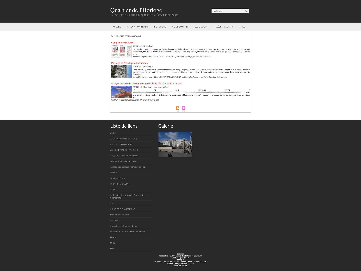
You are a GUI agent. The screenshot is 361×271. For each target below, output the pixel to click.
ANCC (113, 133)
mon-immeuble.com (119, 214)
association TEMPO (137, 26)
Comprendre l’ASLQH (122, 42)
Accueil (117, 26)
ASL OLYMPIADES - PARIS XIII (124, 150)
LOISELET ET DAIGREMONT (163, 56)
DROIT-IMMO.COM (119, 183)
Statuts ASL (198, 56)
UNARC (113, 237)
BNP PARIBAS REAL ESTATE (123, 161)
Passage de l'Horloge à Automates (129, 63)
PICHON (155, 100)
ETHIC (113, 189)
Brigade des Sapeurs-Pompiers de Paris (128, 167)
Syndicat (207, 56)
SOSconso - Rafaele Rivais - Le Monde (127, 231)
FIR (111, 203)
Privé (242, 26)
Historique (160, 26)
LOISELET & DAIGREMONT (122, 209)
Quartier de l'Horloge (136, 10)
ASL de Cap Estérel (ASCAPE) (123, 138)
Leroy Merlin (138, 77)
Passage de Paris (200, 77)
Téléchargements (224, 26)
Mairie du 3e (187, 77)
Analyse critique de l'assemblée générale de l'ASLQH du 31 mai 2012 (146, 83)
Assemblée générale (142, 56)
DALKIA (113, 172)
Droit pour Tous (117, 178)
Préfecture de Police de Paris (123, 226)
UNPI (112, 248)
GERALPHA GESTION (119, 100)
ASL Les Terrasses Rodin (121, 144)
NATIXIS (114, 220)
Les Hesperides (151, 77)
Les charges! (202, 26)
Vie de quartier (180, 26)
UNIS (112, 243)
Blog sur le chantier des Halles (124, 155)
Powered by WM (180, 266)
